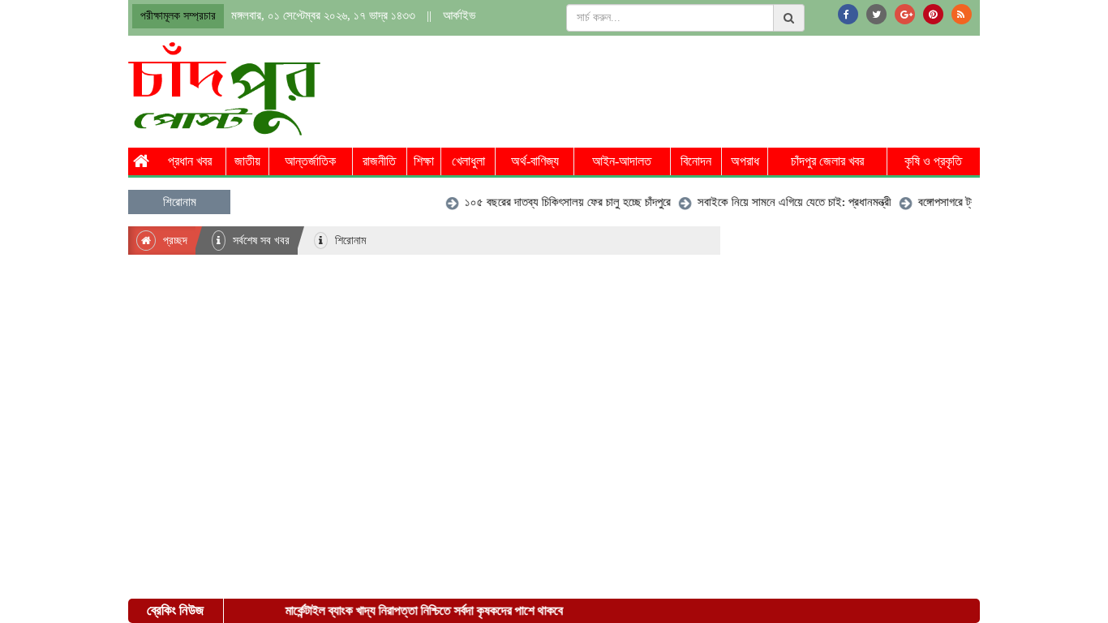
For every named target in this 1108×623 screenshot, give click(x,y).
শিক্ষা (424, 161)
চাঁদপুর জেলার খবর (827, 161)
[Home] (141, 161)
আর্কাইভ (459, 15)
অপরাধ (745, 161)
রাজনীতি (379, 161)
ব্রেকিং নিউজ (175, 610)
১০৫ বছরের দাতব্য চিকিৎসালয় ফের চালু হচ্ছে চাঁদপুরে (559, 201)
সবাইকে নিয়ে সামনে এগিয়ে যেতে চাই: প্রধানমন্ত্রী (786, 201)
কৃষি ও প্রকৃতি (933, 161)
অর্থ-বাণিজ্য (535, 161)
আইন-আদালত (621, 161)
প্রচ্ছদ (173, 240)
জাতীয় (247, 161)
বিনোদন (696, 161)
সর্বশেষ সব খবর (260, 240)
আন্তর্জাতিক (310, 161)
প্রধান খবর (190, 161)
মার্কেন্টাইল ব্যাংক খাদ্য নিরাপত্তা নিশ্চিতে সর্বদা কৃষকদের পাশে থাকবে (417, 610)
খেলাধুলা (468, 161)
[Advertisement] (684, 86)
